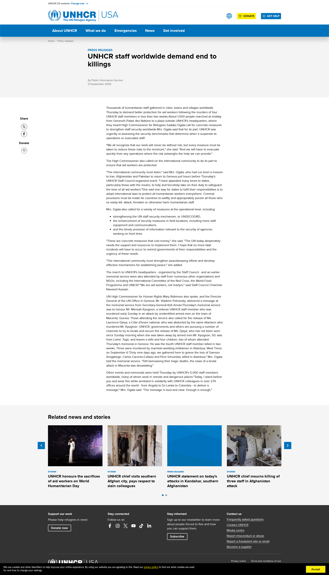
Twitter (125, 526)
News (150, 30)
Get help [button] (273, 16)
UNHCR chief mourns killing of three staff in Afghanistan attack (253, 481)
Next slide (287, 445)
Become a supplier (239, 547)
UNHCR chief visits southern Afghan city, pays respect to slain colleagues (132, 481)
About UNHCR (64, 30)
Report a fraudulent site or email (248, 541)
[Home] (72, 16)
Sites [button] (229, 16)
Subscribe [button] (177, 536)
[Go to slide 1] (163, 496)
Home (51, 41)
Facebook (110, 526)
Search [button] (218, 16)
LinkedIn (149, 526)
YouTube (133, 526)
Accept (315, 569)
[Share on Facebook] (24, 134)
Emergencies (125, 30)
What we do (96, 30)
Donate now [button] (59, 528)
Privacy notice (238, 561)
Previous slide (41, 445)
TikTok (141, 526)
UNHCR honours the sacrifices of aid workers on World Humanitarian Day (74, 481)
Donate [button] (248, 16)
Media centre (235, 530)
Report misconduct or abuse (245, 536)
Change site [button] (77, 3)
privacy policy (151, 567)
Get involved (174, 30)
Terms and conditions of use (266, 561)
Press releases (66, 41)
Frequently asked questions (245, 519)
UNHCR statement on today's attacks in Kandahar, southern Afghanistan (192, 481)
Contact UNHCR (237, 525)
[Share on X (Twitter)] (24, 127)
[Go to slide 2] (167, 496)
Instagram (117, 526)
